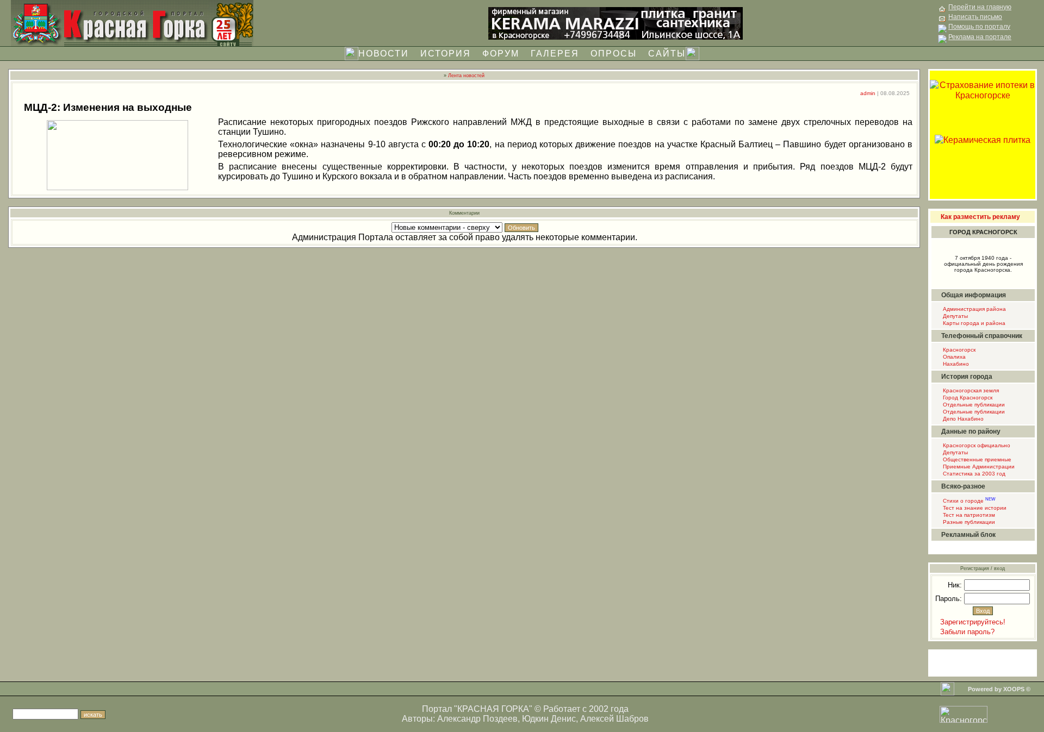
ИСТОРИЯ (445, 53)
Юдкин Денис (549, 718)
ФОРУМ (500, 53)
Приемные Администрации (978, 467)
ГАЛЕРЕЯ (555, 53)
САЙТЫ (667, 53)
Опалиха (953, 357)
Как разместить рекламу (980, 217)
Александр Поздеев (477, 718)
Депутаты (954, 316)
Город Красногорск (966, 398)
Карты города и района (973, 323)
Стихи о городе (968, 501)
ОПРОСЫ (614, 53)
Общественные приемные (976, 459)
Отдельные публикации (973, 405)
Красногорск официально (975, 445)
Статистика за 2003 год (973, 474)
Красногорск (958, 350)
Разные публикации (968, 522)
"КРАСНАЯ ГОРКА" (493, 709)
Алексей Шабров (614, 718)
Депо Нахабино (962, 419)
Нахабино (955, 364)
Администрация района (973, 309)
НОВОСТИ (383, 53)
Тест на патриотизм (968, 515)
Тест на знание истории (973, 508)
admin (867, 93)
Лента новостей (466, 75)
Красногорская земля (970, 390)
